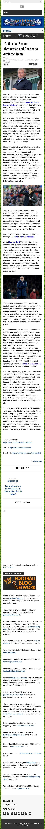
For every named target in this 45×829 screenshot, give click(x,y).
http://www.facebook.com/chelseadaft (26, 453)
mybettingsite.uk (23, 788)
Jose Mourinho (21, 60)
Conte (14, 60)
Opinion (33, 60)
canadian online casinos (17, 678)
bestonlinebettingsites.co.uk (14, 735)
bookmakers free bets (25, 726)
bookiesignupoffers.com (12, 662)
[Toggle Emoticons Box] (4, 511)
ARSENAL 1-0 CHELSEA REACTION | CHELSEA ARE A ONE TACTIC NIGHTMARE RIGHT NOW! (20, 37)
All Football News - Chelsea (30, 753)
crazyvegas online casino (13, 714)
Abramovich (8, 60)
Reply (6, 58)
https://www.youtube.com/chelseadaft (17, 442)
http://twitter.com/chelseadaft (20, 448)
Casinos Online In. (16, 598)
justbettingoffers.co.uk (11, 615)
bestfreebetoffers (17, 746)
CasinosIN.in (8, 568)
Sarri (37, 60)
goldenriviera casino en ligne (13, 694)
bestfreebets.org (9, 652)
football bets (31, 763)
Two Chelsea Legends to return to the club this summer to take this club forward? (13, 490)
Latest (7, 36)
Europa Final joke (12, 480)
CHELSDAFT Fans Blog (23, 823)
